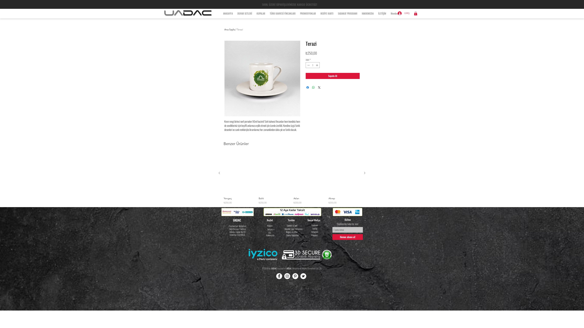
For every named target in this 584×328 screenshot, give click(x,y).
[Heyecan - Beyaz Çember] (303, 276)
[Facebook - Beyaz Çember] (279, 276)
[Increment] (317, 65)
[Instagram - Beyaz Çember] (287, 276)
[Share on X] (319, 87)
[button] (415, 13)
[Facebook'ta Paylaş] (307, 87)
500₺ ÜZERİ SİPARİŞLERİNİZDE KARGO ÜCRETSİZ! (289, 4)
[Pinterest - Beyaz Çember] (295, 276)
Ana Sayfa (229, 29)
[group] (292, 178)
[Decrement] (308, 65)
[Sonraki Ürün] (365, 173)
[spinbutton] (312, 65)
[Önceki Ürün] (219, 173)
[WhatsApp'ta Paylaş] (313, 87)
